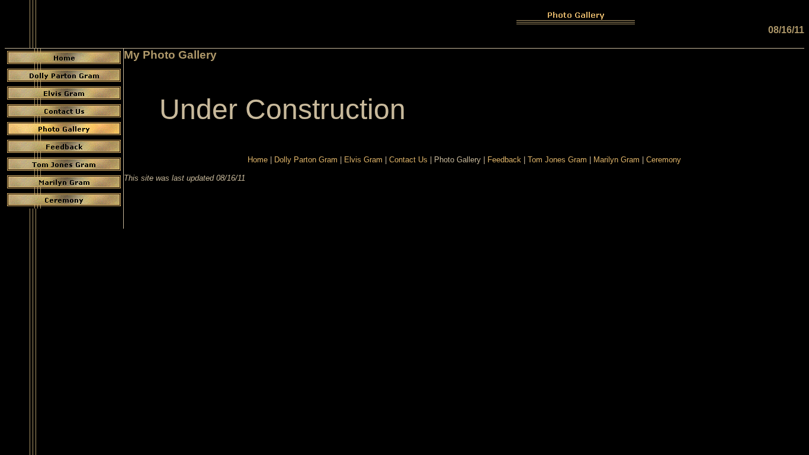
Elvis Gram (363, 159)
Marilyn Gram (616, 159)
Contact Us (408, 159)
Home (258, 159)
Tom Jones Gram (557, 159)
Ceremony (663, 159)
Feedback (504, 159)
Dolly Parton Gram (306, 159)
